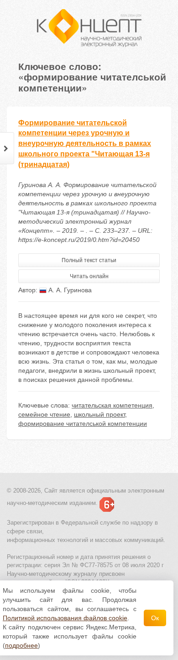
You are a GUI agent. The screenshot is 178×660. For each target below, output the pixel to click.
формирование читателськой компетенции (82, 423)
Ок (155, 618)
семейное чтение (44, 414)
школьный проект (99, 414)
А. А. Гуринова (69, 290)
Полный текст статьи (89, 260)
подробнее (21, 645)
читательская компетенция (112, 405)
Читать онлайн (89, 276)
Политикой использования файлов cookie (65, 618)
